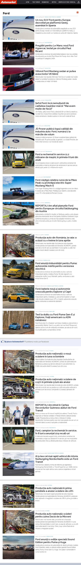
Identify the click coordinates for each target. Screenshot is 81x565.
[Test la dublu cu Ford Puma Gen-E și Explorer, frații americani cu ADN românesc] (18, 334)
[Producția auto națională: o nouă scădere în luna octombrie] (18, 373)
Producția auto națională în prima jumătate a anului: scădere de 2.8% (54, 489)
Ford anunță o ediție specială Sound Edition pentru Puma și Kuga (55, 540)
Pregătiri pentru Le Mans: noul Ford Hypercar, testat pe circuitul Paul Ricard (54, 48)
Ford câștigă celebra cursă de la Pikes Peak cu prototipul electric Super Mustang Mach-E (56, 183)
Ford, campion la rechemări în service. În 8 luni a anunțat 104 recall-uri (56, 432)
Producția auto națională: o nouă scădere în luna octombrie (53, 355)
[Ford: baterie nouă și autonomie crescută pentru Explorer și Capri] (18, 308)
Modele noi (47, 260)
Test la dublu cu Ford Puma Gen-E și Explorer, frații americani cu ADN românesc (55, 317)
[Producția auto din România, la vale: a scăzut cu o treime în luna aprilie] (18, 257)
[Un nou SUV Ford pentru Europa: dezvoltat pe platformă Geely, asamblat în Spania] (18, 39)
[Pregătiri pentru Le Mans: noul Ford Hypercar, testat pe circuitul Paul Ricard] (18, 65)
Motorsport (48, 42)
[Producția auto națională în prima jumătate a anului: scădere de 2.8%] (18, 507)
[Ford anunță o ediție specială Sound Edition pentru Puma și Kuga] (18, 558)
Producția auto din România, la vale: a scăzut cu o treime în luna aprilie (56, 239)
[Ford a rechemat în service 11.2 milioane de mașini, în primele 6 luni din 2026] (18, 173)
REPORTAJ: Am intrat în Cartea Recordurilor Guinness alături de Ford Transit (55, 408)
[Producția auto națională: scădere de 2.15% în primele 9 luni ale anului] (18, 398)
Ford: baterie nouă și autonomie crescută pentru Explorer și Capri (53, 290)
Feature (51, 311)
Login (78, 2)
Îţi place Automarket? (14, 342)
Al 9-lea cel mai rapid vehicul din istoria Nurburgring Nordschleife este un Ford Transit (56, 459)
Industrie (48, 68)
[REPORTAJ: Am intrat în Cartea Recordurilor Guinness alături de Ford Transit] (18, 424)
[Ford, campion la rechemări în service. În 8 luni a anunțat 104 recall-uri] (18, 450)
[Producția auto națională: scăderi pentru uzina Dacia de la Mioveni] (18, 533)
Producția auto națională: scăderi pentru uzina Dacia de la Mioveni (53, 515)
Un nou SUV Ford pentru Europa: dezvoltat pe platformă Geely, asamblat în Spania (53, 23)
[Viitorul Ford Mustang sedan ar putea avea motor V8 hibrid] (18, 90)
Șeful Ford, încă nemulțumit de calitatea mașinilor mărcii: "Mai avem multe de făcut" (55, 106)
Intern (47, 234)
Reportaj (47, 202)
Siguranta (49, 151)
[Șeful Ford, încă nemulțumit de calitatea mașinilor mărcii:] (18, 122)
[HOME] (8, 2)
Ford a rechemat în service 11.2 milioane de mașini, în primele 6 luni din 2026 (56, 157)
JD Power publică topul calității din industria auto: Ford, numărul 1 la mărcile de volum (54, 131)
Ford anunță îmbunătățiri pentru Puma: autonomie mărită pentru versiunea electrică (56, 266)
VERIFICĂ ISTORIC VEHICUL (66, 2)
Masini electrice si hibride (53, 17)
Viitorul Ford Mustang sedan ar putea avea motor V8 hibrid (55, 72)
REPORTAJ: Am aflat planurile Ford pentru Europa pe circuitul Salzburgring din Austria (56, 208)
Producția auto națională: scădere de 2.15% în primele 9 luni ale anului (55, 380)
